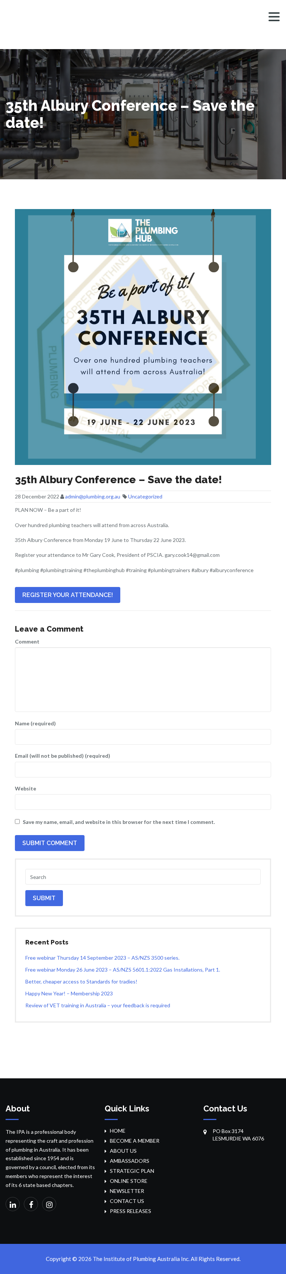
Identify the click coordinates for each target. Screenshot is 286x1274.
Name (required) (35, 723)
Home (117, 1130)
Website (25, 788)
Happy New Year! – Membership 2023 (69, 993)
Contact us (127, 1201)
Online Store (128, 1181)
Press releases (130, 1211)
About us (123, 1151)
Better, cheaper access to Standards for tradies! (81, 981)
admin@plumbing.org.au (92, 496)
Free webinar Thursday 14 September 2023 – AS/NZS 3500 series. (102, 957)
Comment (27, 641)
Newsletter (127, 1191)
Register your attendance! (67, 595)
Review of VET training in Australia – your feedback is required (97, 1005)
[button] (274, 17)
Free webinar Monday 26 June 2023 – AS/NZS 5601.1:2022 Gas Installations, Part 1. (122, 969)
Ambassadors (129, 1161)
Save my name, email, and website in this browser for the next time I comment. (119, 822)
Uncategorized (145, 496)
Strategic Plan (132, 1171)
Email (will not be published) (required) (62, 755)
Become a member (134, 1140)
